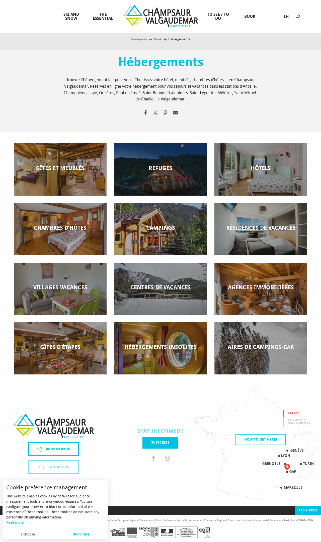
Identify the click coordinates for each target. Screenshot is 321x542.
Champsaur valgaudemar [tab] (299, 422)
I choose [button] (28, 534)
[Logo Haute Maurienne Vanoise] (53, 426)
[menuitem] (71, 16)
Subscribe (160, 442)
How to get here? (260, 439)
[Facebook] (153, 458)
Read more (15, 522)
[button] (298, 16)
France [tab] (293, 413)
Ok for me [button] (80, 534)
